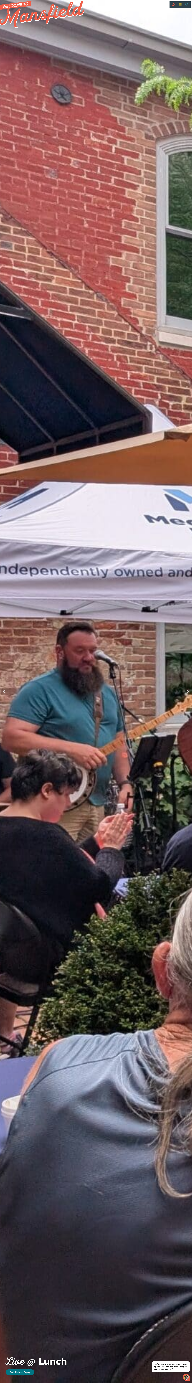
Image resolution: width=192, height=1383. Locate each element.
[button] (4, 691)
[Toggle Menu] (180, 4)
